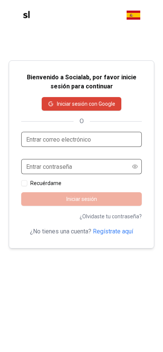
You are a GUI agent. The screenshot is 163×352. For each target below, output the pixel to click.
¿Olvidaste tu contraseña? (111, 216)
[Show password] (135, 166)
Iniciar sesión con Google (86, 104)
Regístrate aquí (113, 231)
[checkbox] (24, 183)
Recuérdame (45, 183)
